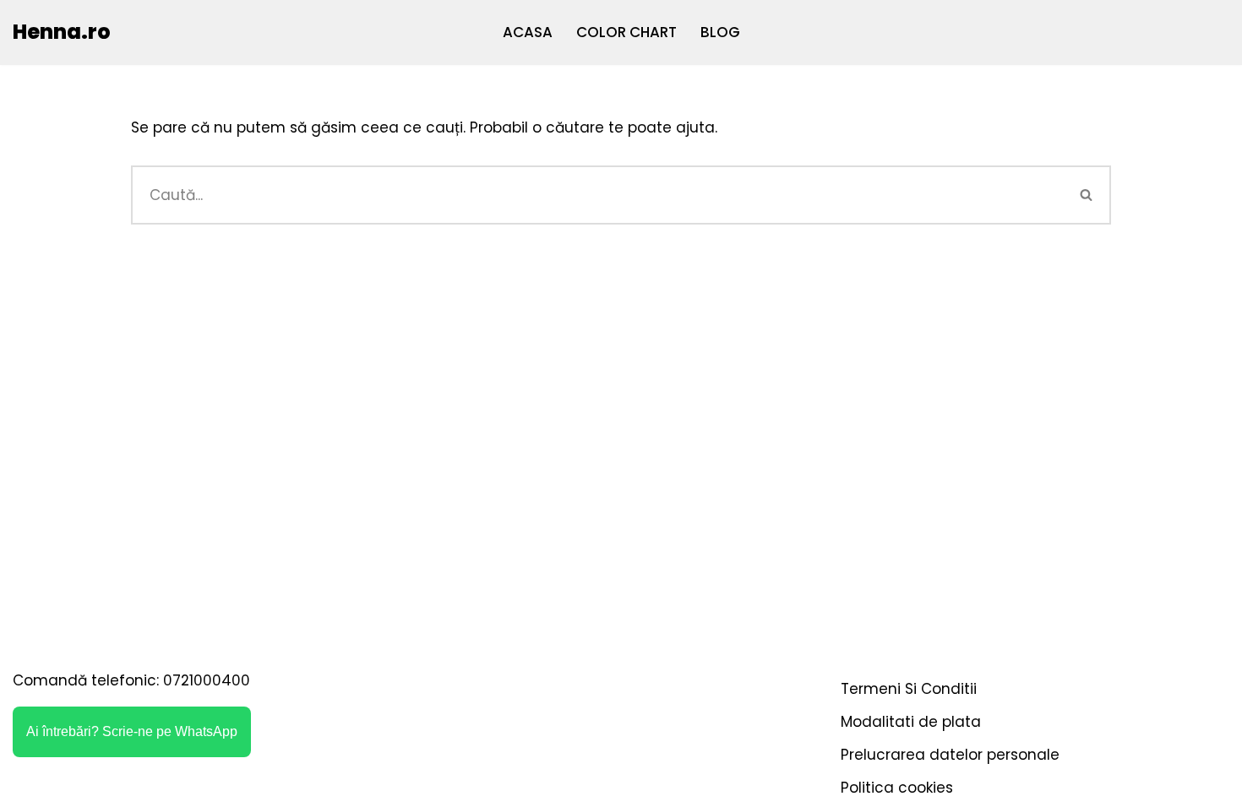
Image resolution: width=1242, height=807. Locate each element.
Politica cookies (897, 787)
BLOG (720, 32)
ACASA (528, 32)
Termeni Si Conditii (909, 689)
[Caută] (1088, 195)
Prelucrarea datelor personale (950, 755)
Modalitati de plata (911, 722)
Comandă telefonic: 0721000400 (131, 680)
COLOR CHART (626, 32)
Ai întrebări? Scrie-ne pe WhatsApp (131, 731)
